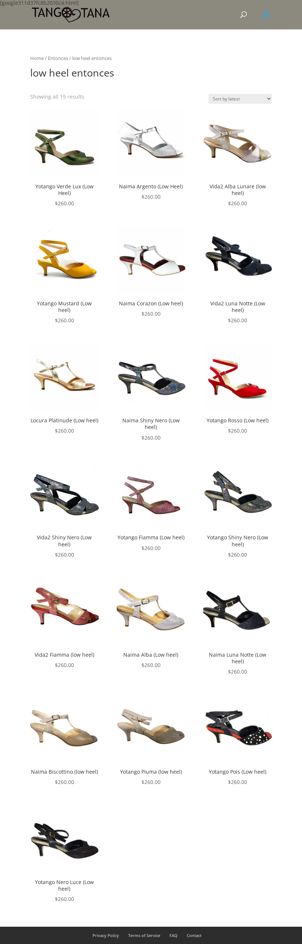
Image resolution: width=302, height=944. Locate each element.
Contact (194, 935)
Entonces (58, 58)
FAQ (173, 935)
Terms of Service (144, 935)
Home (37, 58)
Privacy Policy (105, 935)
